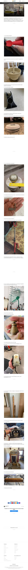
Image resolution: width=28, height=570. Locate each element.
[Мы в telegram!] (11, 565)
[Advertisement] (14, 29)
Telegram (15, 558)
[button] (8, 503)
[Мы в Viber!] (16, 565)
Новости (5, 545)
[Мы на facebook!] (4, 1)
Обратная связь (5, 559)
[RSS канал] (17, 565)
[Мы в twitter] (6, 1)
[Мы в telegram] (5, 1)
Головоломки (16, 545)
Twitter (15, 559)
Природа (5, 551)
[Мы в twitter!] (12, 565)
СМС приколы (16, 546)
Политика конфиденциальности (7, 560)
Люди (15, 551)
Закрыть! (18, 3)
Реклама (5, 558)
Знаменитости (16, 550)
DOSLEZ (14, 564)
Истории (5, 546)
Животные (5, 550)
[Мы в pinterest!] (15, 565)
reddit (14, 57)
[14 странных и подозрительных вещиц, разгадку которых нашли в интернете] (19, 503)
